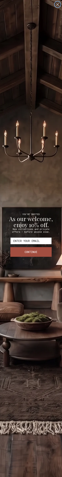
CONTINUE (31, 252)
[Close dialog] (58, 4)
